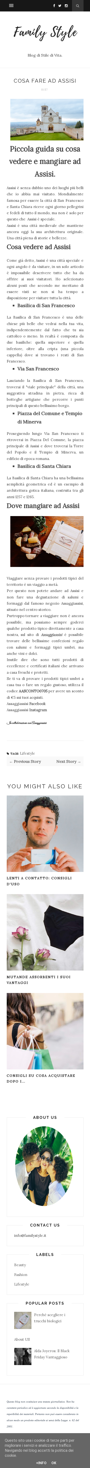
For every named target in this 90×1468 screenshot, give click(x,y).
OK (53, 1463)
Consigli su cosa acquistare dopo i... (41, 1078)
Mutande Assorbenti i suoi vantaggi (39, 980)
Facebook (37, 703)
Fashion (20, 1274)
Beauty (20, 1265)
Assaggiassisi (51, 634)
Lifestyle (27, 753)
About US (22, 1339)
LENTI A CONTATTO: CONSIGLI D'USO (39, 881)
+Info (41, 1463)
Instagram (38, 710)
